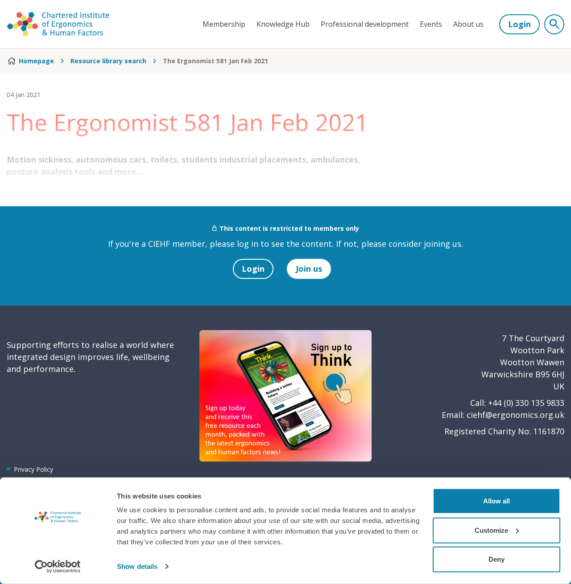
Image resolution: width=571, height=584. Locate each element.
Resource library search (108, 61)
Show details (137, 566)
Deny (496, 559)
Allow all (496, 501)
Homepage (36, 61)
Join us (309, 268)
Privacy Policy (33, 469)
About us (468, 24)
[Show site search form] (554, 24)
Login (519, 24)
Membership (224, 24)
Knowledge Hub (283, 24)
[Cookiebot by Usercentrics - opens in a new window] (58, 566)
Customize (491, 530)
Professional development (365, 24)
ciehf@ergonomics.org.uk (515, 414)
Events (431, 24)
